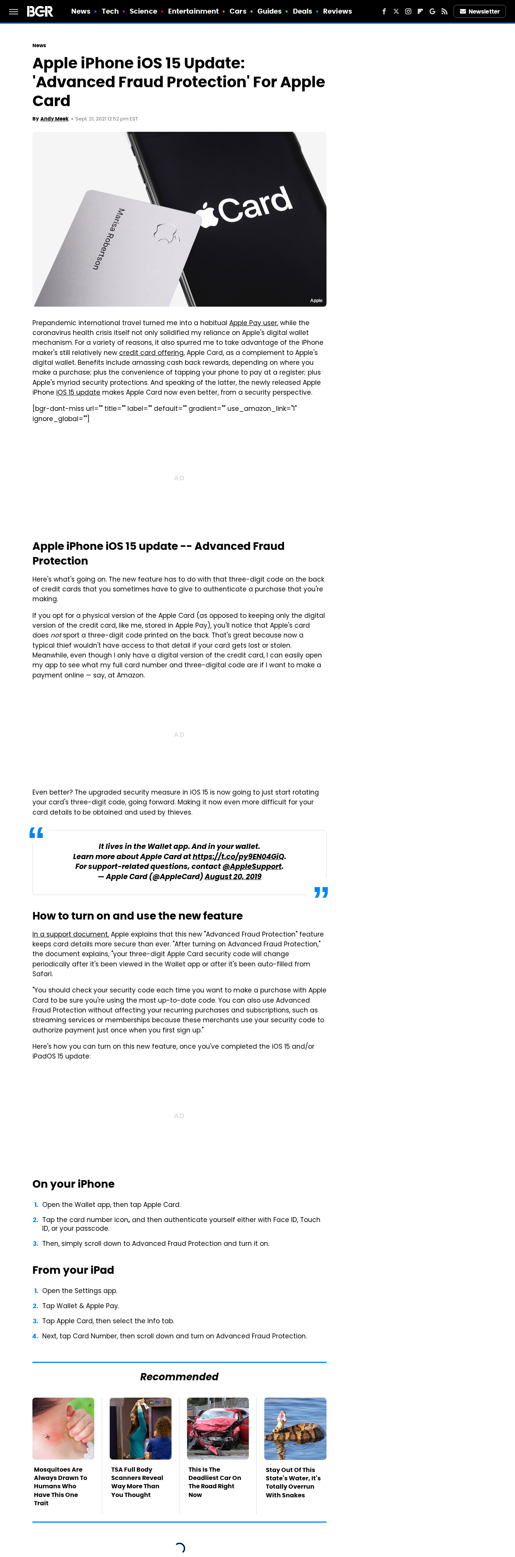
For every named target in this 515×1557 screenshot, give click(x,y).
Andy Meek (54, 119)
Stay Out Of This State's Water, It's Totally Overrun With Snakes (293, 1482)
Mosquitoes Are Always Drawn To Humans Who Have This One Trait (60, 1487)
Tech (110, 11)
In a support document (70, 935)
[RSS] (444, 11)
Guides (270, 11)
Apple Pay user (253, 323)
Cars (238, 11)
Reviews (337, 11)
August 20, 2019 (233, 877)
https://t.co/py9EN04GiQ (238, 857)
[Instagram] (408, 11)
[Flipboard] (420, 11)
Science (143, 11)
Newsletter (484, 11)
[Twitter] (396, 11)
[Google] (432, 11)
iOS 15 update (78, 393)
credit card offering (151, 353)
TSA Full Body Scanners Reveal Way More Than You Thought (137, 1482)
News (80, 11)
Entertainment (193, 11)
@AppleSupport (252, 867)
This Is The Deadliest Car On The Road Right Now (215, 1482)
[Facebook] (384, 11)
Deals (303, 11)
